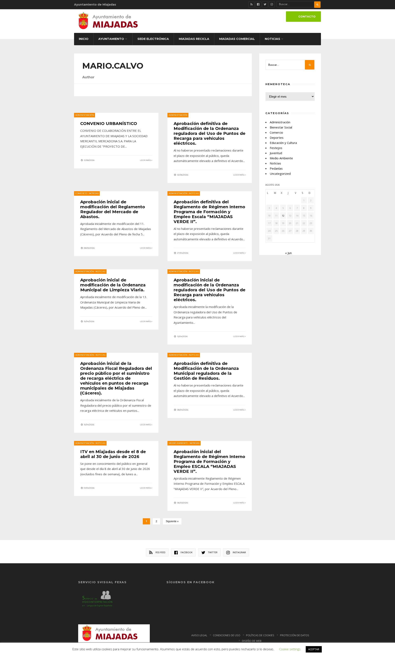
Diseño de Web (251, 641)
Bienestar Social (281, 127)
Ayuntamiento (111, 39)
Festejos (276, 148)
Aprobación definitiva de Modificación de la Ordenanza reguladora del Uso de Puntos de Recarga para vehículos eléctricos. (209, 133)
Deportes (276, 137)
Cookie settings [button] (290, 649)
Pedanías (276, 168)
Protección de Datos (294, 635)
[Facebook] (258, 4)
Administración (84, 115)
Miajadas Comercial (237, 39)
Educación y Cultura (283, 143)
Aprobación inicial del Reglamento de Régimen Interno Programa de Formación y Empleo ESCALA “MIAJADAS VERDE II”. (209, 461)
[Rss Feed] (251, 4)
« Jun (288, 253)
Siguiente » (172, 521)
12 (283, 215)
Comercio (81, 193)
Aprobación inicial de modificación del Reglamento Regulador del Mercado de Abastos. (112, 209)
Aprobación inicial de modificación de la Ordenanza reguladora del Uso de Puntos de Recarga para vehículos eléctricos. (209, 290)
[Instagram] (272, 4)
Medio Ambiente (178, 443)
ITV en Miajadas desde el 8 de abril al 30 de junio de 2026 (113, 454)
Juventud (276, 153)
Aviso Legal (199, 635)
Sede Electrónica (153, 39)
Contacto (307, 16)
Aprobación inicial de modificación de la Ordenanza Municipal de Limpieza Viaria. (113, 285)
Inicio (83, 39)
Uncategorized (280, 173)
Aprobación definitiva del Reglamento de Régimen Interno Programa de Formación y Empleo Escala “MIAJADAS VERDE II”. (209, 211)
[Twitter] (265, 4)
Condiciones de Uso (226, 635)
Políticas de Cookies (260, 635)
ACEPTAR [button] (313, 649)
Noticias (272, 39)
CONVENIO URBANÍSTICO (108, 123)
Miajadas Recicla (194, 39)
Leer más (145, 160)
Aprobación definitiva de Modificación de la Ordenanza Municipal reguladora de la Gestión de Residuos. (206, 371)
